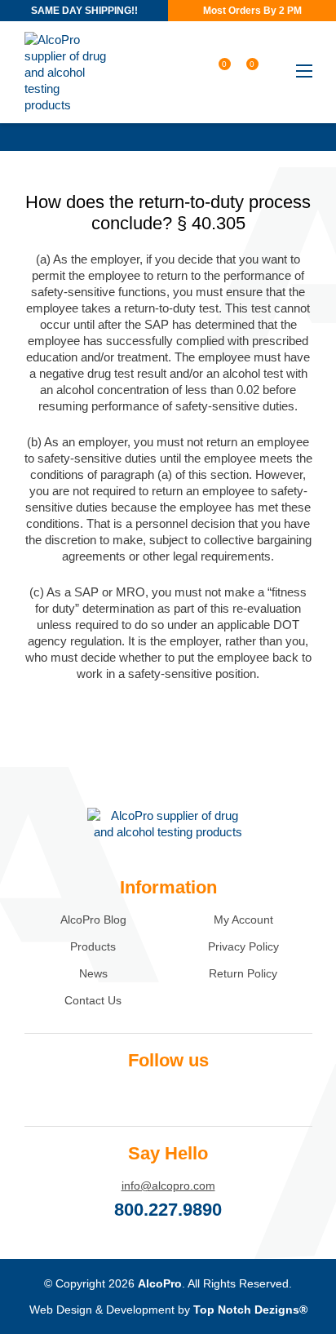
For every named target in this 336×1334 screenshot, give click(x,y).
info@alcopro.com (168, 1185)
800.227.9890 (168, 1209)
